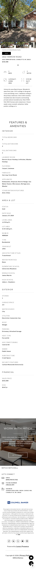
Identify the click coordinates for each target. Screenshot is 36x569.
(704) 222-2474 (10, 484)
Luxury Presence (22, 546)
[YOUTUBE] (22, 541)
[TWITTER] (18, 541)
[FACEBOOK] (9, 541)
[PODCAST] (27, 541)
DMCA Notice (18, 558)
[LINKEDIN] (13, 541)
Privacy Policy (25, 555)
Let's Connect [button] (18, 455)
